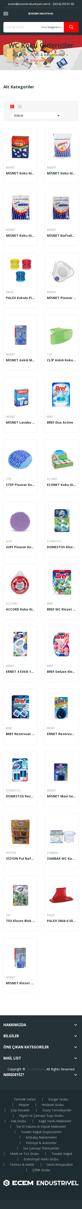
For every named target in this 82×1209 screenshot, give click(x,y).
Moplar (24, 1104)
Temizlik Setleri (25, 1099)
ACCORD (11, 603)
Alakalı (37, 115)
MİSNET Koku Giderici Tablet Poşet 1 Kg (20, 236)
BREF (50, 416)
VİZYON (11, 853)
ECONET (52, 479)
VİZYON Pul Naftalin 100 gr (20, 859)
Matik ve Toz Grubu (24, 1153)
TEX (8, 915)
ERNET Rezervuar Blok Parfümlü (61, 734)
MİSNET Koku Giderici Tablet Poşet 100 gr (61, 173)
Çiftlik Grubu (41, 1170)
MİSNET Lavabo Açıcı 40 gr (20, 422)
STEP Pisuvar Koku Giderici (20, 485)
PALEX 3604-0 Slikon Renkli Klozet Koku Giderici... (61, 921)
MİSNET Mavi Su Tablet (61, 796)
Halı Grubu (18, 1121)
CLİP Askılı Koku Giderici (61, 360)
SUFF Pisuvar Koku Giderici (20, 547)
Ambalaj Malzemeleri (41, 1137)
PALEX (10, 292)
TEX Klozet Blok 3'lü (20, 921)
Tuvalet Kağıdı (61, 1153)
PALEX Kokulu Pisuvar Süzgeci (20, 298)
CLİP (49, 354)
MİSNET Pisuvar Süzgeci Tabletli (61, 298)
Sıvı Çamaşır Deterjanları (41, 1148)
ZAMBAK (52, 853)
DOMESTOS (54, 541)
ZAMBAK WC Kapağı (61, 859)
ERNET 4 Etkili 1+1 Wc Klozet (20, 672)
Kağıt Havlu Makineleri (55, 1121)
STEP (9, 479)
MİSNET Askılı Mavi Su (20, 360)
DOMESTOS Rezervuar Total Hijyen (20, 796)
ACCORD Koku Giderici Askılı (20, 609)
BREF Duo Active (60, 422)
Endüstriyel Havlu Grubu (41, 1159)
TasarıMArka (35, 1069)
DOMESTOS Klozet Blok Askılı (61, 547)
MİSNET (10, 167)
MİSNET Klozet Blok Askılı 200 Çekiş (20, 983)
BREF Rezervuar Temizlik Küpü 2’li (20, 734)
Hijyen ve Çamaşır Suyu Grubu (41, 1115)
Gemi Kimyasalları (60, 1164)
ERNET (10, 666)
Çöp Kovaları (20, 1110)
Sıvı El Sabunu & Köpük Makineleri (41, 1126)
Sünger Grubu (58, 1099)
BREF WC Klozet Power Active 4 (61, 609)
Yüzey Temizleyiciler (57, 1110)
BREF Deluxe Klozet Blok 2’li (61, 672)
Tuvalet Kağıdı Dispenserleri (41, 1132)
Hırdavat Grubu (53, 1104)
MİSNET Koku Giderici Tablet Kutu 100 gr (20, 173)
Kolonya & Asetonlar (41, 1142)
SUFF (9, 541)
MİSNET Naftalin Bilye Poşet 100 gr (61, 236)
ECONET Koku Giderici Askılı (61, 485)
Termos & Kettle (22, 1164)
